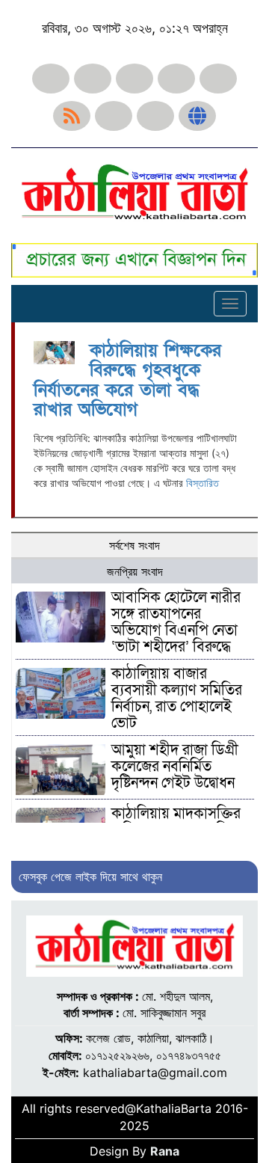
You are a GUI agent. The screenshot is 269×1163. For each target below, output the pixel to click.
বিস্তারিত (202, 482)
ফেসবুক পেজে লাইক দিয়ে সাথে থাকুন (90, 876)
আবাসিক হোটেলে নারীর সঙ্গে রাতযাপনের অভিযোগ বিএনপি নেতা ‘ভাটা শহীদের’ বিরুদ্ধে (176, 622)
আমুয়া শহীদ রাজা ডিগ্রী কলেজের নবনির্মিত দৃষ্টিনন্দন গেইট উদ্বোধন (174, 766)
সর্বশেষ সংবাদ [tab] (134, 545)
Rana (164, 1151)
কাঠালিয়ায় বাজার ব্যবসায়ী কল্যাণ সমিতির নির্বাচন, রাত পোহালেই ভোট (176, 698)
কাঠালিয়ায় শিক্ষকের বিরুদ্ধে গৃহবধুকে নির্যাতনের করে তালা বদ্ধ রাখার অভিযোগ (127, 380)
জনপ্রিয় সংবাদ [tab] (135, 571)
